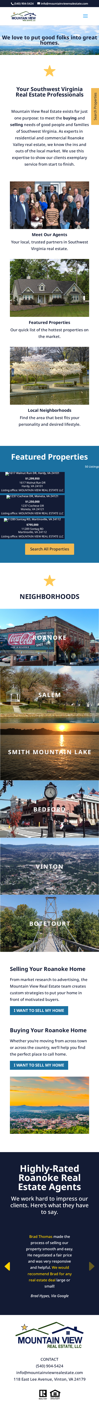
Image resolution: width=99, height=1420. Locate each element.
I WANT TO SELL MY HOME (39, 1010)
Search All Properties (49, 549)
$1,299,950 (32, 484)
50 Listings (92, 467)
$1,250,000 (32, 507)
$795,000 (32, 530)
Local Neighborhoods (49, 410)
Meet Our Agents (49, 234)
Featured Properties (49, 322)
